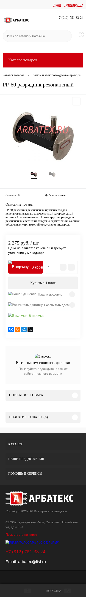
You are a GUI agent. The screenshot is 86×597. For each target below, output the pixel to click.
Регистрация (73, 5)
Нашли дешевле (50, 294)
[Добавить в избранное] (76, 101)
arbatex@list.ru (32, 561)
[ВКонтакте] (11, 329)
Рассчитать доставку (59, 305)
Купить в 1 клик (43, 283)
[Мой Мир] (24, 329)
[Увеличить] (43, 136)
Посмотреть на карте (21, 534)
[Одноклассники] (17, 329)
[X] (30, 329)
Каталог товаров (22, 60)
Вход (57, 5)
